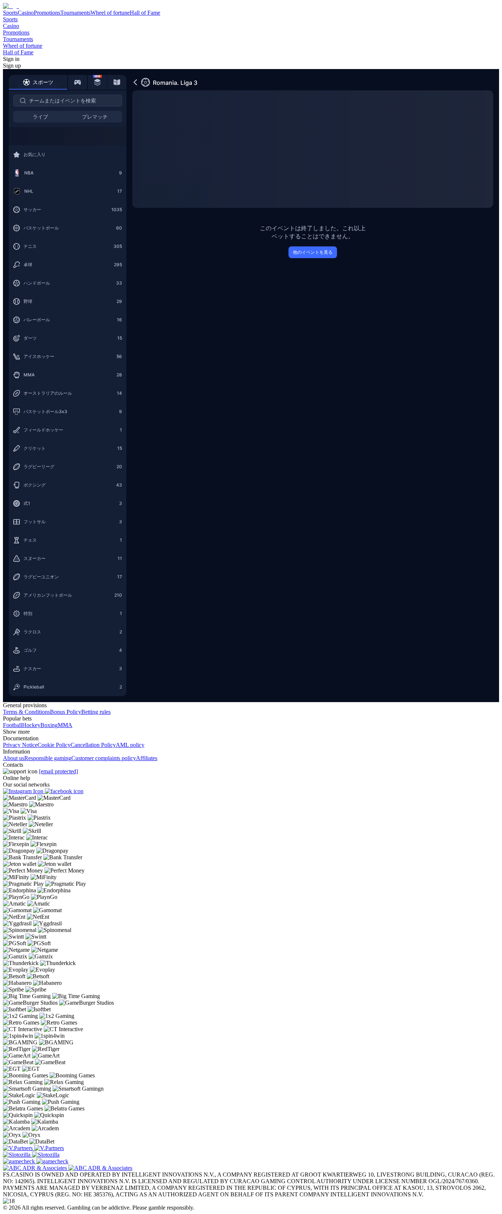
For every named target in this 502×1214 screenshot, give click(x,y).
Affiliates (146, 758)
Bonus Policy (65, 712)
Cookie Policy (54, 745)
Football (12, 725)
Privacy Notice (20, 745)
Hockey (31, 725)
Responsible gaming (47, 758)
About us (13, 758)
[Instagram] (24, 791)
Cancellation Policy (93, 745)
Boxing (49, 725)
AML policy (130, 745)
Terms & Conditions (26, 712)
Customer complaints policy (103, 758)
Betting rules (96, 712)
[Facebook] (64, 791)
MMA (65, 725)
